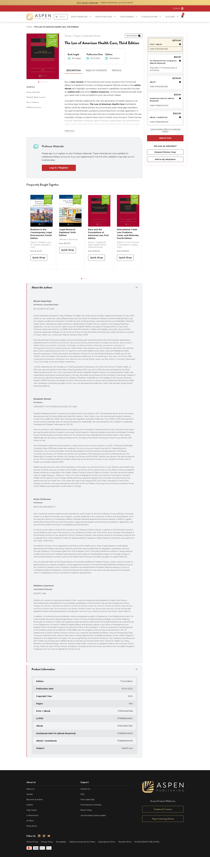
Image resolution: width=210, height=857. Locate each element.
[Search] (56, 16)
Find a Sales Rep (87, 799)
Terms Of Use (32, 842)
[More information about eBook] (179, 82)
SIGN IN (176, 8)
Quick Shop (38, 257)
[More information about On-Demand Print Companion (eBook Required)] (179, 62)
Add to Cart (165, 138)
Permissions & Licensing (90, 805)
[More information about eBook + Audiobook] (179, 117)
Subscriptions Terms (106, 842)
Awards (29, 794)
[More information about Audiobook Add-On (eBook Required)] (179, 100)
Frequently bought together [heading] (42, 184)
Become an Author (34, 799)
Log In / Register (58, 167)
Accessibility (61, 842)
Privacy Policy (47, 842)
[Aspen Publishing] (38, 16)
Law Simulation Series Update (93, 815)
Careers (29, 805)
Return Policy (86, 810)
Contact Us (85, 789)
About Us (30, 789)
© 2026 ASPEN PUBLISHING (146, 842)
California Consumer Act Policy (82, 842)
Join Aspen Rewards (87, 3)
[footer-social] (39, 836)
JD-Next (30, 821)
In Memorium (32, 815)
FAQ (82, 794)
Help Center (31, 810)
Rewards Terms (124, 842)
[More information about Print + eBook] (179, 44)
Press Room (31, 826)
